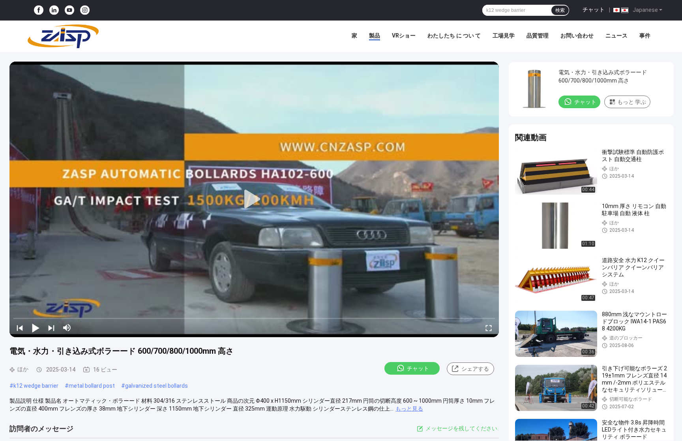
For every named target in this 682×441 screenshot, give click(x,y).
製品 (374, 35)
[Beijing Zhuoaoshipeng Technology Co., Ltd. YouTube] (69, 10)
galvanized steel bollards (156, 386)
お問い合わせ (577, 35)
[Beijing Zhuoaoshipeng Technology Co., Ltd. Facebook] (39, 10)
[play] (254, 199)
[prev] (20, 328)
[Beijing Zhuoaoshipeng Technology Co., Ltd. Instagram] (85, 10)
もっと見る (409, 408)
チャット (594, 9)
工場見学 (504, 35)
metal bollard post (92, 386)
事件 (644, 35)
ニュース (616, 35)
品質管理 (537, 35)
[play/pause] (35, 328)
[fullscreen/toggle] (489, 328)
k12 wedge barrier (35, 386)
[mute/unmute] (67, 328)
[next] (51, 328)
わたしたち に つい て (454, 35)
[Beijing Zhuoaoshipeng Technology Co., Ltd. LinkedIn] (54, 10)
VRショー (404, 35)
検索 (560, 10)
